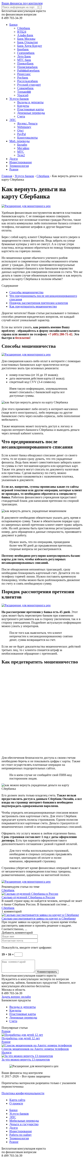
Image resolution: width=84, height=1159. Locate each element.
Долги (13, 158)
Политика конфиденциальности (23, 1093)
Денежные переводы (31, 113)
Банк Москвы (26, 38)
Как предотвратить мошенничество (33, 306)
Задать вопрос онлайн (16, 996)
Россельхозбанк (27, 81)
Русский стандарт (29, 84)
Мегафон (23, 148)
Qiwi (20, 130)
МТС (20, 151)
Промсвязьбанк (27, 67)
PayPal (21, 134)
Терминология (19, 165)
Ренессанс (24, 74)
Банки (13, 24)
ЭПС (12, 120)
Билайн (22, 144)
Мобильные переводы (24, 1120)
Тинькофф (24, 91)
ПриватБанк (25, 63)
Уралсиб (22, 95)
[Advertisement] (42, 711)
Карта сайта (17, 1100)
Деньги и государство (23, 1124)
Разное (13, 169)
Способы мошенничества (26, 292)
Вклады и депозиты (30, 102)
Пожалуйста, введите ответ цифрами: (27, 947)
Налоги (7, 1052)
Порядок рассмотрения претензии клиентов (38, 303)
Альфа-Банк (25, 35)
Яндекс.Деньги (27, 123)
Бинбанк (23, 49)
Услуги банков (19, 98)
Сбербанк (23, 28)
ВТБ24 (21, 31)
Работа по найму (20, 1134)
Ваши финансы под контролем (22, 3)
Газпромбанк (26, 53)
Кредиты (23, 105)
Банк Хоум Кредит (29, 45)
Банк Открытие (27, 42)
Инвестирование (20, 162)
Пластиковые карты (30, 109)
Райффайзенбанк (28, 70)
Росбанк (22, 77)
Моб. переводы (19, 141)
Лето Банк (24, 56)
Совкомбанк (25, 88)
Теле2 (21, 155)
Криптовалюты (27, 137)
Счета (21, 116)
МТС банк (24, 60)
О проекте (16, 1103)
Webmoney (24, 127)
